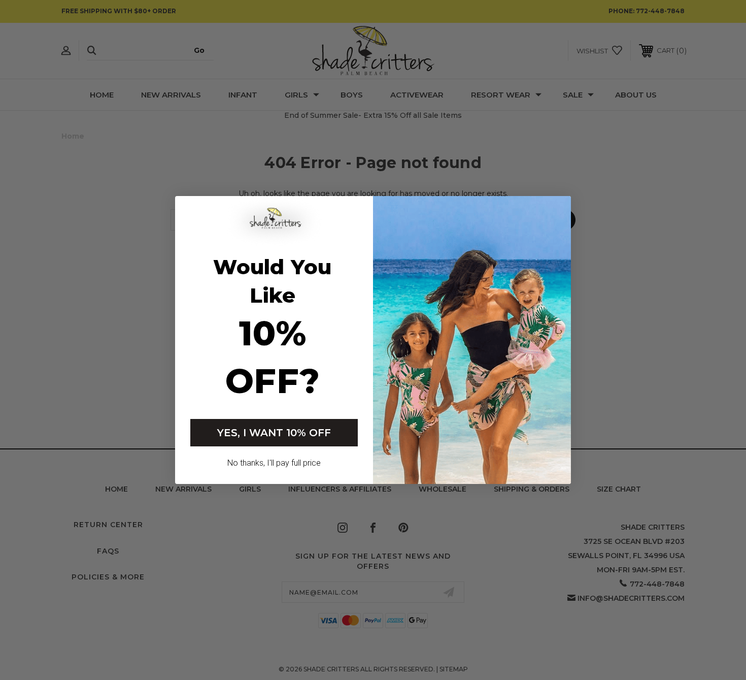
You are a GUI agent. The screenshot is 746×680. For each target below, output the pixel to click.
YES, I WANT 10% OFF (274, 433)
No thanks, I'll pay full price (274, 463)
